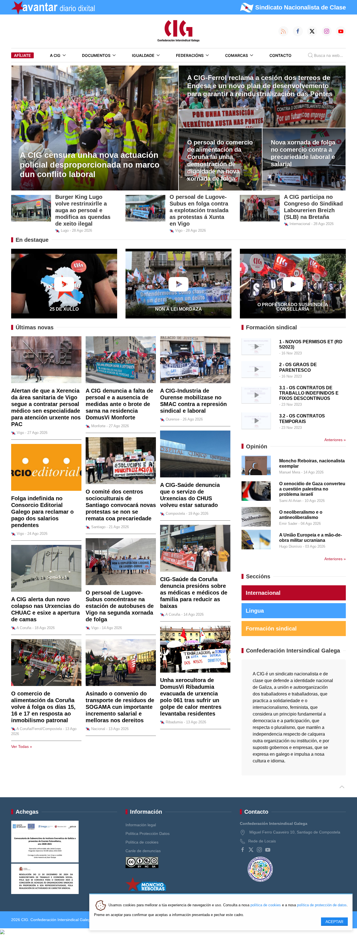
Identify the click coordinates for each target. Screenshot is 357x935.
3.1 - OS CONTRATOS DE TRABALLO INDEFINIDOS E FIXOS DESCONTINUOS (309, 393)
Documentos (96, 55)
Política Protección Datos (148, 833)
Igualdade (143, 55)
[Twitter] (251, 849)
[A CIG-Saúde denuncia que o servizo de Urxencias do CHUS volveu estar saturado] (195, 453)
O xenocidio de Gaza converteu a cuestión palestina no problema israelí (312, 489)
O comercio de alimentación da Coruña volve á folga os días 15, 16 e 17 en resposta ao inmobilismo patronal (43, 706)
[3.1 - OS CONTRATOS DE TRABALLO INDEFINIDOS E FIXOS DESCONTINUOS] (256, 394)
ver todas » (21, 746)
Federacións (190, 55)
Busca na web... (328, 55)
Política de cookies (142, 842)
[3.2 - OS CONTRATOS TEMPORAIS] (256, 420)
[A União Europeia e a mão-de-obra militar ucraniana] (256, 539)
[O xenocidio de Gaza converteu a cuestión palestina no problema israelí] (256, 490)
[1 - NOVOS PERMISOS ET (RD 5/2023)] (256, 346)
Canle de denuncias (143, 851)
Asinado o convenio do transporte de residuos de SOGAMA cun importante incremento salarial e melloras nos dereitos (120, 706)
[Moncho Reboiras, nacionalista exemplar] (256, 465)
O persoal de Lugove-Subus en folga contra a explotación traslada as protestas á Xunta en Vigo (199, 210)
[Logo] (178, 31)
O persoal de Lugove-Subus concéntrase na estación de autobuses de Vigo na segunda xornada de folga (120, 605)
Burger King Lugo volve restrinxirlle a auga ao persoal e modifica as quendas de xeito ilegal (82, 210)
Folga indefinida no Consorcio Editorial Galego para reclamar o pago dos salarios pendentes (42, 511)
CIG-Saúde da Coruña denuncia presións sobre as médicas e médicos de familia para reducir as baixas (193, 592)
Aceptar (334, 921)
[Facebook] (242, 849)
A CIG (55, 55)
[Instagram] (259, 849)
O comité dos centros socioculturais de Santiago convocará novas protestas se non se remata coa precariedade (121, 505)
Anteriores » (335, 440)
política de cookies (265, 905)
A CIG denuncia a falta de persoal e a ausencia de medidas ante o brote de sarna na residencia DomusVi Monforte (119, 404)
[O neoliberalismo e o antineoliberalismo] (256, 516)
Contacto (280, 55)
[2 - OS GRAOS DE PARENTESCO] (256, 369)
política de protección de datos (322, 905)
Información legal (141, 825)
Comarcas (236, 55)
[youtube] (268, 849)
